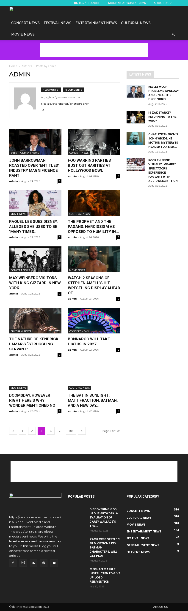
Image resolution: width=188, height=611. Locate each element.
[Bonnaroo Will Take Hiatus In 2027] (94, 321)
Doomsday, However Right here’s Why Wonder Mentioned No (32, 400)
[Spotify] (43, 563)
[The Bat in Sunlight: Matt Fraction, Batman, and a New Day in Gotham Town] (94, 377)
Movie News (23, 34)
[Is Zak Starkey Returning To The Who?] (136, 117)
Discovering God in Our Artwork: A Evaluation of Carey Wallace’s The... (104, 517)
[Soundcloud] (33, 563)
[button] (173, 35)
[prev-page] (13, 431)
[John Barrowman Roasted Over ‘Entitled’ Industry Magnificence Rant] (35, 142)
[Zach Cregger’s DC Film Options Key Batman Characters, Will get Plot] (77, 543)
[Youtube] (54, 563)
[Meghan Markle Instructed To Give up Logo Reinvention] (77, 573)
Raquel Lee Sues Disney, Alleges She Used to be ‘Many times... (33, 226)
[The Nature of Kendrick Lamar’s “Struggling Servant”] (35, 321)
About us (161, 3)
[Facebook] (45, 111)
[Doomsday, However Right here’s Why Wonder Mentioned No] (35, 377)
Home (13, 66)
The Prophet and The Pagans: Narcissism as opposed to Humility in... (93, 226)
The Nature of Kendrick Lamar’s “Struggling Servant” (33, 344)
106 (71, 431)
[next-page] (82, 431)
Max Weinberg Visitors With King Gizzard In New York (35, 282)
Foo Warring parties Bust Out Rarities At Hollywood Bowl (89, 165)
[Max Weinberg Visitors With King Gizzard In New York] (35, 259)
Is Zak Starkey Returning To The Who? (162, 117)
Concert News (25, 23)
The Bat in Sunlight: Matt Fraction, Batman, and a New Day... (93, 400)
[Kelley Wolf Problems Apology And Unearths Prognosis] (136, 91)
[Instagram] (23, 563)
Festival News (57, 23)
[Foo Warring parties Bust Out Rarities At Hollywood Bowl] (94, 142)
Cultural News (136, 23)
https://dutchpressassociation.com (61, 97)
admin (13, 181)
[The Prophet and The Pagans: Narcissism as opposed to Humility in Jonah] (94, 203)
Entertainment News (96, 23)
